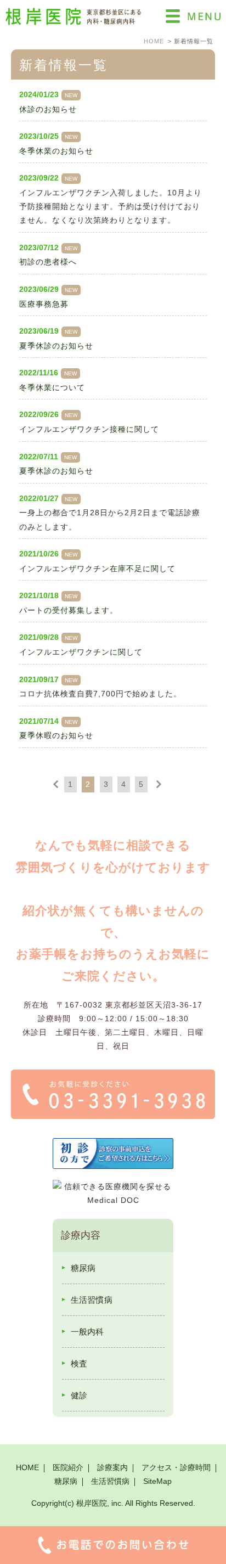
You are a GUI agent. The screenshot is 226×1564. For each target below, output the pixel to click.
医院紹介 (68, 1467)
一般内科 (87, 1331)
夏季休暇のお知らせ (56, 735)
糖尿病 (83, 1268)
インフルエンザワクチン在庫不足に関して (97, 568)
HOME (27, 1467)
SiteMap (157, 1481)
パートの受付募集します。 (68, 610)
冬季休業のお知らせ (56, 151)
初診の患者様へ (48, 261)
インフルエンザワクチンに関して (81, 652)
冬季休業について (52, 387)
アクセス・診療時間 (176, 1467)
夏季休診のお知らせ (56, 345)
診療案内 (112, 1467)
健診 (79, 1395)
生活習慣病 (92, 1299)
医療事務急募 (44, 304)
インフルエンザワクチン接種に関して (89, 429)
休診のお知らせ (48, 109)
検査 (79, 1363)
